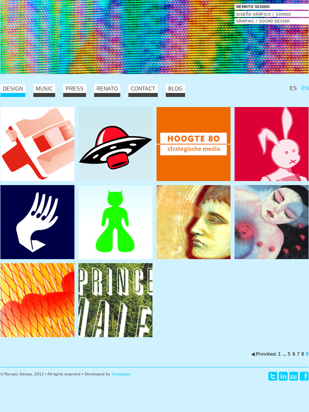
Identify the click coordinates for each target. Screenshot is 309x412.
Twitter (272, 376)
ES (293, 88)
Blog (175, 89)
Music (44, 89)
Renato (107, 89)
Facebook (304, 376)
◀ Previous (263, 353)
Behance (293, 376)
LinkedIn (283, 376)
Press (75, 89)
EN (305, 88)
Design (13, 89)
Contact (143, 89)
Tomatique (121, 374)
